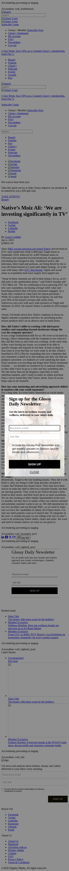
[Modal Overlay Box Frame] (34, 435)
